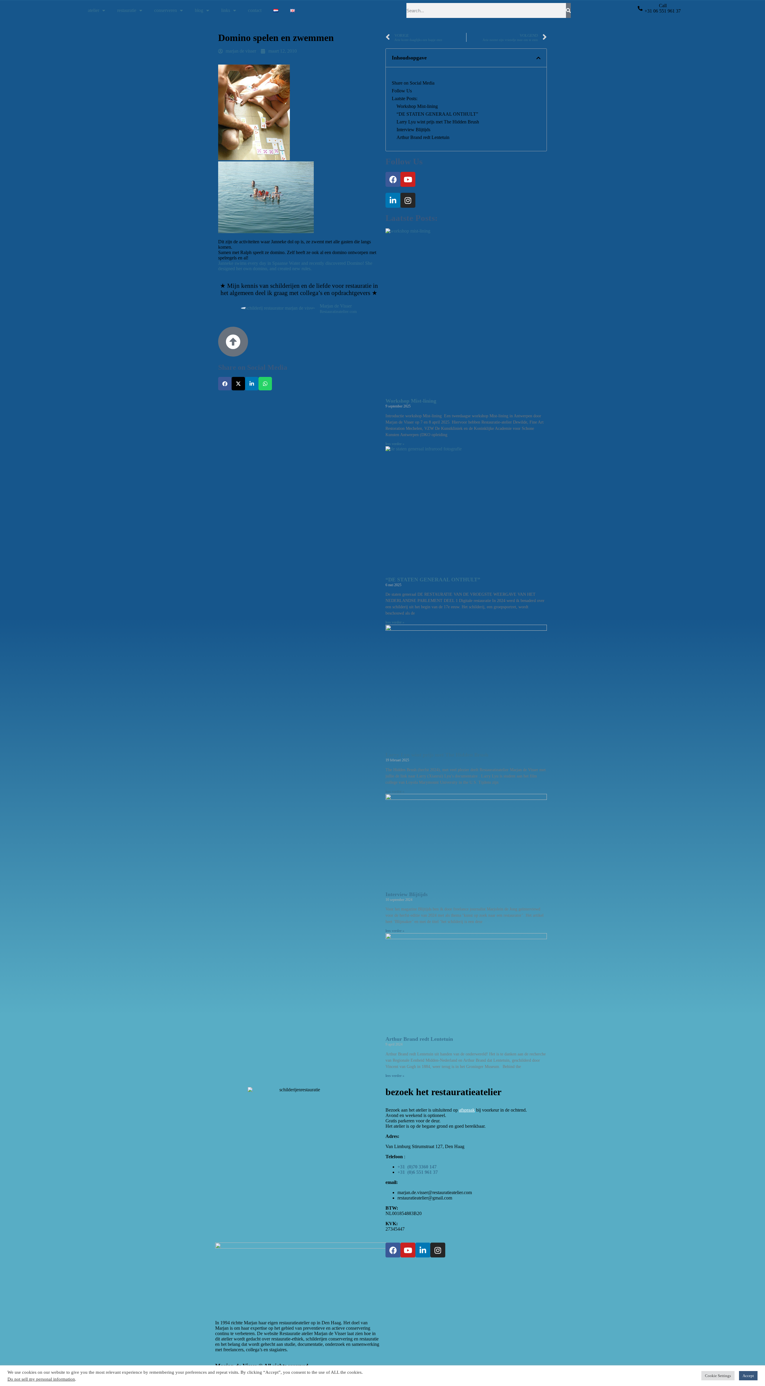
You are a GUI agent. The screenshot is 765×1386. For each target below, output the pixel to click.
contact (254, 10)
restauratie (126, 10)
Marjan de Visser (336, 305)
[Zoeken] (568, 10)
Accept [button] (748, 1375)
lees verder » (394, 444)
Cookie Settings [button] (718, 1375)
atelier (93, 10)
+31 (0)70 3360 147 (417, 1166)
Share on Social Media (413, 82)
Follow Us (402, 90)
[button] (225, 383)
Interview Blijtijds (413, 129)
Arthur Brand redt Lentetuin (423, 137)
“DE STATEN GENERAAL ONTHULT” (437, 114)
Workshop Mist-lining (417, 106)
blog (199, 10)
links (225, 10)
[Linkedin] (392, 200)
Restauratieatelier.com (338, 312)
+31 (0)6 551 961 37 (417, 1172)
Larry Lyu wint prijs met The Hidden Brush (438, 121)
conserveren (165, 10)
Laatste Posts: (404, 98)
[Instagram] (407, 200)
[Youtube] (407, 179)
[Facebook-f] (392, 179)
